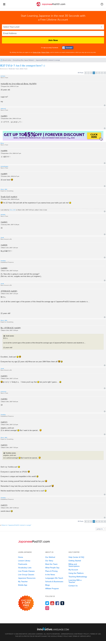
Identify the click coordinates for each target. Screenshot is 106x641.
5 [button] (99, 73)
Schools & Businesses (54, 581)
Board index (7, 60)
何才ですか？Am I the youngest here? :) (22, 65)
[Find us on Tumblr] (62, 603)
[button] (102, 4)
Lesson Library (24, 561)
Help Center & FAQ (76, 557)
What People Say (52, 568)
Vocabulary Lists (24, 568)
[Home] (50, 6)
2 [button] (91, 73)
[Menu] (4, 4)
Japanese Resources (26, 578)
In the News (50, 575)
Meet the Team (51, 564)
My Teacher (23, 581)
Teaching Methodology (78, 577)
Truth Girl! (5, 196)
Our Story (49, 561)
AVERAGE (5, 291)
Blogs (47, 585)
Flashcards (22, 564)
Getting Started (75, 561)
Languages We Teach (54, 578)
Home (20, 557)
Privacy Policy (45, 52)
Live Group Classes (26, 575)
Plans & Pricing (51, 571)
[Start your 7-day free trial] (26, 603)
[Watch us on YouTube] (52, 603)
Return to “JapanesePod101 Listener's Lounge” (16, 525)
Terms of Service (79, 636)
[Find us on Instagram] (47, 608)
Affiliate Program (52, 588)
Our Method (50, 557)
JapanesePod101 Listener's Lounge (48, 60)
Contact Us (73, 586)
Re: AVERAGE (7, 327)
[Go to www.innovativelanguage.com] (53, 628)
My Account (73, 570)
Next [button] (105, 72)
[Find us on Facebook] (57, 603)
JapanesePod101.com (69, 634)
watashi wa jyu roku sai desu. (14, 83)
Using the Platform (76, 573)
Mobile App (22, 585)
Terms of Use (37, 52)
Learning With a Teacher (75, 581)
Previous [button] (85, 72)
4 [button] (96, 73)
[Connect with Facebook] (68, 48)
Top (104, 105)
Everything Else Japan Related (23, 60)
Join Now (53, 40)
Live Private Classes (26, 571)
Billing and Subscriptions (74, 565)
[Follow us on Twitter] (47, 603)
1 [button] (88, 73)
